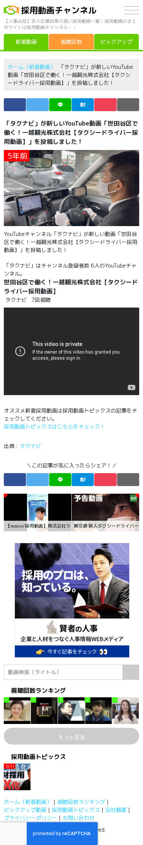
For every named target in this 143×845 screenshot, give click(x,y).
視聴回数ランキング (81, 801)
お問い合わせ (79, 817)
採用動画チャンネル (58, 10)
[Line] (60, 104)
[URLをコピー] (128, 104)
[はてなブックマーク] (83, 104)
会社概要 (116, 809)
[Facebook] (15, 104)
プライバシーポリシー (30, 817)
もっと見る (71, 737)
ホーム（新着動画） (32, 66)
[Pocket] (105, 104)
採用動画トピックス (76, 809)
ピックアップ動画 (25, 809)
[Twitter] (37, 104)
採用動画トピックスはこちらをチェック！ (55, 426)
